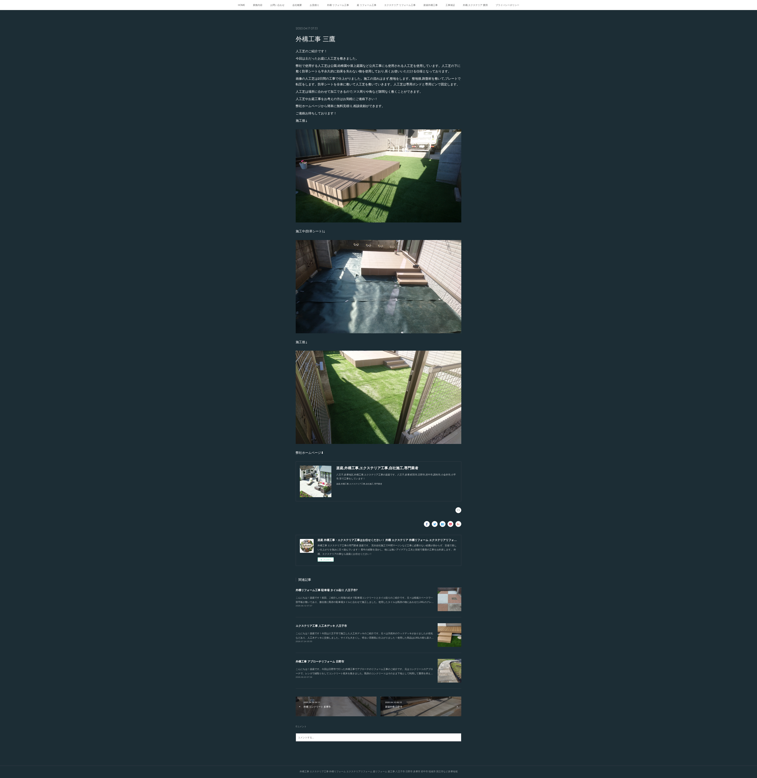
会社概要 (297, 5)
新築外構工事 (430, 5)
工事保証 (450, 5)
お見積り (314, 5)
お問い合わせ (277, 5)
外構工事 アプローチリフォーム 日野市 (320, 661)
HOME (241, 5)
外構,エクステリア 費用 (475, 5)
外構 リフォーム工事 (338, 5)
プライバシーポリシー (507, 5)
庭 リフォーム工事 (366, 5)
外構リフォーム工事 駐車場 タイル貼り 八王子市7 (327, 590)
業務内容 (257, 5)
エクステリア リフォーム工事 (400, 5)
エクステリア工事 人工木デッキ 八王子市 (321, 626)
